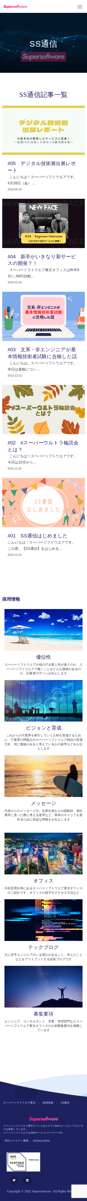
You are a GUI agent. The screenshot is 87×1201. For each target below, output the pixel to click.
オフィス (43, 880)
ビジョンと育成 (43, 728)
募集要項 (43, 1014)
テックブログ (43, 947)
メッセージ (43, 803)
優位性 (43, 657)
